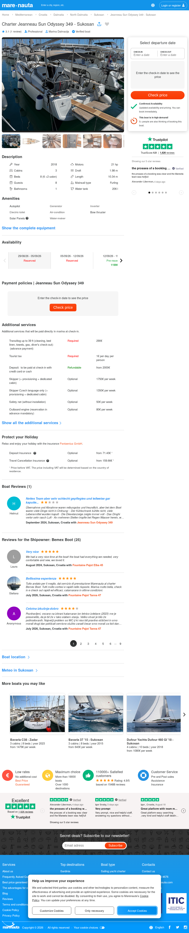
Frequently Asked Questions (19, 877)
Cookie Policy (10, 910)
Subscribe (115, 845)
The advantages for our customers (23, 888)
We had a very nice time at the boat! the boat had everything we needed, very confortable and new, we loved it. (72, 558)
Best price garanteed (14, 882)
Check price (63, 307)
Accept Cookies (137, 911)
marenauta (17, 5)
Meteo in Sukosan (18, 670)
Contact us (148, 871)
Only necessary (94, 911)
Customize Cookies (52, 911)
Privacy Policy (11, 915)
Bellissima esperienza (41, 578)
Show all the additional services (30, 422)
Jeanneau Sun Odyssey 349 (95, 522)
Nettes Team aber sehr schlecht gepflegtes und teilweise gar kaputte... (68, 500)
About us (7, 871)
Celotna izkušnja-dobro (42, 608)
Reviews (7, 899)
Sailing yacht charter (113, 871)
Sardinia (65, 871)
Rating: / (113, 782)
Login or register (171, 5)
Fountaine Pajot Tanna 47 (84, 595)
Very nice (32, 551)
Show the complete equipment (28, 227)
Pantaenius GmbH (71, 443)
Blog (5, 893)
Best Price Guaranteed (22, 782)
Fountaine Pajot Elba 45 (88, 565)
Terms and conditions (15, 904)
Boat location (14, 656)
